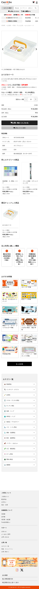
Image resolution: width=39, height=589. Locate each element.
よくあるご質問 (5, 534)
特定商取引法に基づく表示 (10, 582)
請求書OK (18, 14)
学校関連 (28, 21)
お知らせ (4, 531)
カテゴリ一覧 (5, 546)
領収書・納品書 (5, 519)
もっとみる (19, 364)
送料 (8, 14)
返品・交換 (4, 505)
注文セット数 (20, 99)
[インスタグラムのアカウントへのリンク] (17, 570)
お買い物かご (5, 551)
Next (36, 49)
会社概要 (5, 575)
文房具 (9, 25)
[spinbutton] (31, 99)
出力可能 (30, 14)
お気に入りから (14, 11)
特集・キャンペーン (7, 549)
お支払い (4, 502)
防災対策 (28, 18)
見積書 (3, 514)
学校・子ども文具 (18, 25)
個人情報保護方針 (7, 579)
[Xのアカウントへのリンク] (21, 570)
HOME (3, 25)
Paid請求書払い (5, 522)
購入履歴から (27, 11)
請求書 (3, 516)
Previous (2, 49)
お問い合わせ (5, 537)
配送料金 (4, 499)
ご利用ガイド (5, 496)
